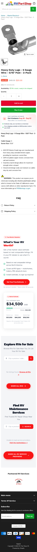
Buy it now (18, 110)
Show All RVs (17, 386)
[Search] (33, 9)
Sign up (30, 516)
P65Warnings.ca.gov (23, 188)
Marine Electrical (13, 15)
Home (3, 15)
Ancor (5, 76)
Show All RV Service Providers (17, 455)
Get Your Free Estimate (15, 282)
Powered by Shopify (18, 548)
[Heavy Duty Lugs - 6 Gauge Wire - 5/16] (4, 61)
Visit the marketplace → (19, 443)
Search (27, 426)
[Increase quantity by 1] (19, 96)
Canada (17, 526)
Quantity (3, 91)
